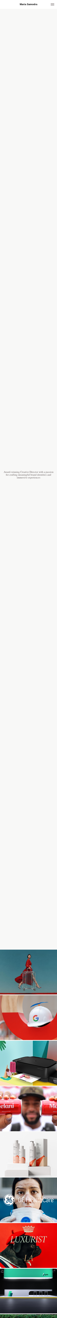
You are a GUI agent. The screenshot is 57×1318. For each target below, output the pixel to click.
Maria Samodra (28, 4)
